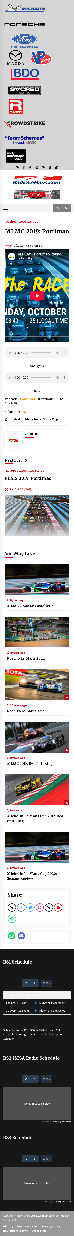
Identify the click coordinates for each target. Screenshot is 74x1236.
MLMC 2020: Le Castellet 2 (30, 606)
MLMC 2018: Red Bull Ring (30, 763)
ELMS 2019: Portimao (28, 478)
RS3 (57, 1030)
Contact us (38, 1231)
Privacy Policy (50, 1226)
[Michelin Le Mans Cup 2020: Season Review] (37, 847)
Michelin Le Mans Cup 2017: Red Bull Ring (35, 818)
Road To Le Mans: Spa (26, 711)
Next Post (13, 460)
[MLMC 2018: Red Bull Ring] (37, 737)
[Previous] (26, 983)
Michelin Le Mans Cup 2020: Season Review (32, 876)
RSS (23, 412)
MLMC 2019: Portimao (37, 231)
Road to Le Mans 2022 (26, 658)
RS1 (26, 1030)
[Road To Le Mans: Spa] (37, 684)
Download (27, 399)
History (8, 1226)
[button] (57, 208)
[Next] (34, 983)
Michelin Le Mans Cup (22, 221)
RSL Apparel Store (15, 1231)
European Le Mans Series (25, 470)
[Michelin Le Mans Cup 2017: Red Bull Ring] (37, 789)
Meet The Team (27, 1226)
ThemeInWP (10, 1220)
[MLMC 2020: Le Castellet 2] (37, 579)
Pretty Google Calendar (61, 1121)
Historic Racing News (52, 1010)
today (46, 983)
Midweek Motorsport (52, 1003)
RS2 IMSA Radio (39, 1030)
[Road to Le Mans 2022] (37, 632)
